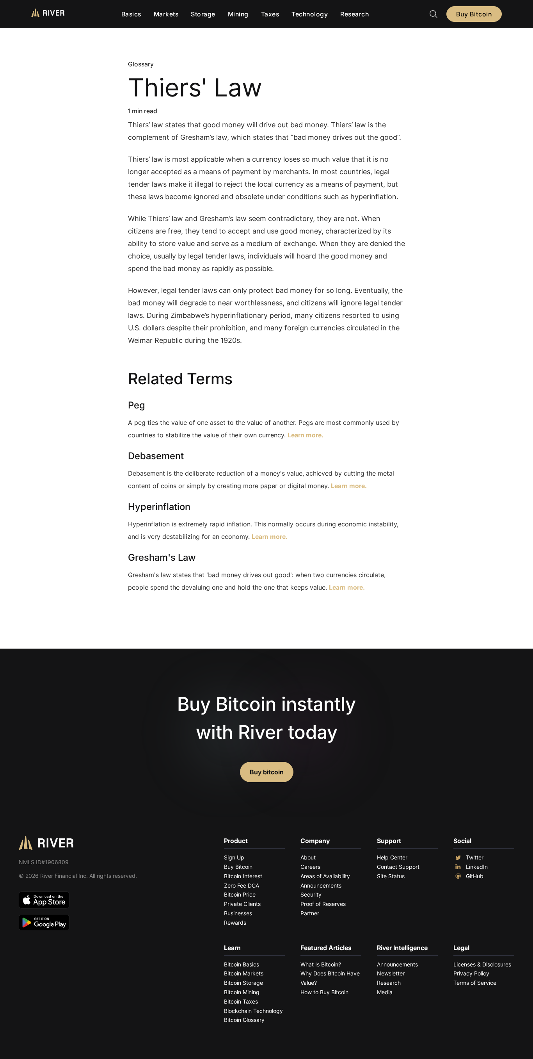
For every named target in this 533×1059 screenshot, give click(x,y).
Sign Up (234, 857)
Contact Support (398, 866)
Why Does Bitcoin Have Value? (330, 978)
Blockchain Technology (253, 1010)
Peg (136, 405)
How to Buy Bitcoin (324, 992)
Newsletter (391, 973)
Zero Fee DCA (241, 885)
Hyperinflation (159, 506)
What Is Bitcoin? (320, 964)
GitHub (474, 876)
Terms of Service (474, 982)
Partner (309, 913)
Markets (166, 14)
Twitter (474, 857)
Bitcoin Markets (243, 973)
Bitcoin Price (240, 894)
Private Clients (242, 903)
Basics (131, 14)
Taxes (270, 14)
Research (354, 14)
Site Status (391, 876)
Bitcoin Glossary (244, 1019)
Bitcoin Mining (241, 992)
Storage (203, 14)
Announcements (320, 885)
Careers (310, 866)
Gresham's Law (162, 557)
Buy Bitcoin (474, 14)
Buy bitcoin (267, 772)
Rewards (235, 922)
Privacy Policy (471, 973)
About (308, 857)
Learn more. (305, 435)
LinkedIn (477, 866)
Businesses (238, 913)
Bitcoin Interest (243, 876)
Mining (238, 14)
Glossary (141, 64)
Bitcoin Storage (243, 982)
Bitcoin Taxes (241, 1001)
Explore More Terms (171, 611)
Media (385, 992)
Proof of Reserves (323, 903)
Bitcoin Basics (241, 964)
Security (311, 894)
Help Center (392, 857)
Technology (309, 14)
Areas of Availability (325, 876)
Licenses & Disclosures (482, 964)
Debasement (156, 456)
